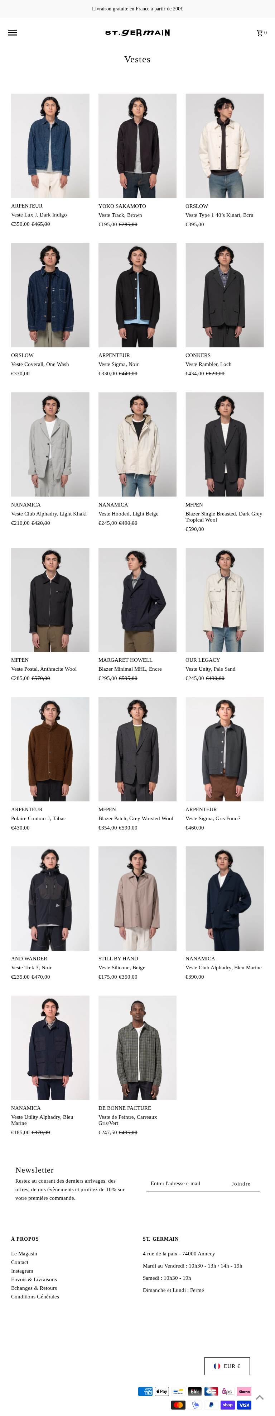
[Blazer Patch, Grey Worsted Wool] (137, 749)
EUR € (232, 1366)
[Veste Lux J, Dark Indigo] (50, 146)
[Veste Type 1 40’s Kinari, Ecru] (224, 146)
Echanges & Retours (34, 1288)
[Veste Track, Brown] (137, 146)
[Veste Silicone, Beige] (137, 898)
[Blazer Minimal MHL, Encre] (137, 600)
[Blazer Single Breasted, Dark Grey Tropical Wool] (224, 444)
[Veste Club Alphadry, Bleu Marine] (224, 898)
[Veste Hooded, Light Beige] (137, 444)
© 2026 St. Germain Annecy (43, 1405)
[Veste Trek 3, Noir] (50, 898)
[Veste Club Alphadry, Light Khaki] (50, 444)
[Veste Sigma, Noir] (137, 295)
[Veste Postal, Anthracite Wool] (50, 600)
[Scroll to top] (260, 1397)
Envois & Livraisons (34, 1279)
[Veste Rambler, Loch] (224, 295)
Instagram (22, 1271)
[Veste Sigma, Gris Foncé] (224, 749)
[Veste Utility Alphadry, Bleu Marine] (50, 1048)
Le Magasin (24, 1253)
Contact (19, 1262)
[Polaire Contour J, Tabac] (50, 749)
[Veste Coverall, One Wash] (50, 295)
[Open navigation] (54, 33)
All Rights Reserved (101, 1405)
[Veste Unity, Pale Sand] (224, 600)
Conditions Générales (35, 1296)
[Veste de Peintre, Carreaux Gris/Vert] (137, 1048)
